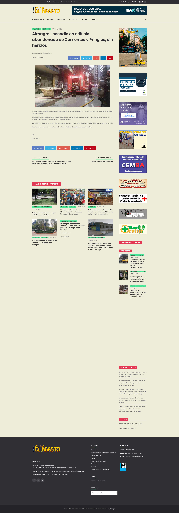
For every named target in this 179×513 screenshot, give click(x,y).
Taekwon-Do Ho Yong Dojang (100, 469)
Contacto (95, 19)
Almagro (36, 29)
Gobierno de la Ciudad (98, 481)
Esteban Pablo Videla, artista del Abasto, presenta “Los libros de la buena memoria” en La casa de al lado (133, 409)
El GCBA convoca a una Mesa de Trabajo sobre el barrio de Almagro (44, 243)
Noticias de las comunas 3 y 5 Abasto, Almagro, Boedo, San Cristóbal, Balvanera (56, 2)
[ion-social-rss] (145, 2)
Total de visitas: (124, 428)
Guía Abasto (73, 19)
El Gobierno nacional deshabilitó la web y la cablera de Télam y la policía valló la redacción (100, 212)
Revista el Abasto (38, 57)
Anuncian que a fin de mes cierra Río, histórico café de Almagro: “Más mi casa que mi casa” (138, 279)
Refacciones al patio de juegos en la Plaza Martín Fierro (44, 214)
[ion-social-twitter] (142, 2)
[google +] (96, 58)
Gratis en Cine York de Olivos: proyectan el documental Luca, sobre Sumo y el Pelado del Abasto (132, 374)
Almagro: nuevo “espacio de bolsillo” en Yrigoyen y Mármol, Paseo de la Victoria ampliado (138, 294)
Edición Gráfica (38, 19)
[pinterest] (110, 58)
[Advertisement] (133, 333)
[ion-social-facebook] (139, 2)
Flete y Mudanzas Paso (98, 461)
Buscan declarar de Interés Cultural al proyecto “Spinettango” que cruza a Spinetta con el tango (132, 383)
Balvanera (64, 221)
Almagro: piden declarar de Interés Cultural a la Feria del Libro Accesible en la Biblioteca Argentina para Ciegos (132, 391)
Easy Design (111, 509)
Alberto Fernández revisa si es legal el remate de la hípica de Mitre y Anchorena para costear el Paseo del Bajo (100, 247)
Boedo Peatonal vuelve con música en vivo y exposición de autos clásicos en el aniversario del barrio (137, 263)
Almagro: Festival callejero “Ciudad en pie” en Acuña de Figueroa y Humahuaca (71, 212)
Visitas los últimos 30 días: (128, 424)
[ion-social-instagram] (38, 480)
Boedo (133, 255)
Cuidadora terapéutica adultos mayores (104, 453)
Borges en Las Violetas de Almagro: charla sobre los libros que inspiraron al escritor (132, 400)
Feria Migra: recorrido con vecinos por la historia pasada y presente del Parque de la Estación (72, 227)
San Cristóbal (46, 207)
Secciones (61, 19)
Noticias (50, 19)
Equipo (84, 19)
